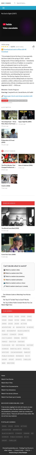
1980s (23, 320)
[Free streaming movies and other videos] (6, 3)
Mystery (5, 352)
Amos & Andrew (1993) (25, 165)
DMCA (27, 450)
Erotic (24, 338)
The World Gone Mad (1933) (10, 228)
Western (10, 363)
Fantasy (21, 341)
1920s (16, 316)
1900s (4, 316)
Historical (20, 345)
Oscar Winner (16, 352)
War (3, 363)
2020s (16, 323)
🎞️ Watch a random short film (13, 273)
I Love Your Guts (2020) (8, 254)
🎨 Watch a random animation (13, 280)
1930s (23, 316)
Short (4, 359)
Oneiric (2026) (5, 186)
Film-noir (6, 345)
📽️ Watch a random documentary (14, 276)
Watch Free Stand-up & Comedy (11, 397)
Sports (19, 359)
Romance (20, 356)
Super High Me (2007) (24, 121)
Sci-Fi (27, 356)
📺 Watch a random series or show (14, 283)
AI (13, 327)
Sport (11, 359)
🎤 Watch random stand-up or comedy (16, 286)
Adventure (6, 327)
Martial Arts (15, 349)
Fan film (12, 341)
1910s (10, 316)
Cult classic (7, 338)
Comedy (13, 334)
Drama (17, 338)
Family (4, 341)
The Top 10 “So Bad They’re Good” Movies (16, 299)
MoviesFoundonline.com (10, 448)
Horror (5, 349)
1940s (29, 316)
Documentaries (13, 100)
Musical (26, 349)
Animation (20, 327)
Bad (3, 331)
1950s (4, 320)
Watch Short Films (7, 383)
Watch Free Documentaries (9, 386)
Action (24, 323)
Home (3, 375)
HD (13, 345)
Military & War (23, 100)
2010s (10, 323)
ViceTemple (23, 452)
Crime (20, 334)
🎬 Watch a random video (12, 270)
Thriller (27, 359)
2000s (4, 323)
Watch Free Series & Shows (9, 393)
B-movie (30, 327)
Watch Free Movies (7, 379)
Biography (11, 331)
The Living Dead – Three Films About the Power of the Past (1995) (9, 124)
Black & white (23, 331)
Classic (5, 334)
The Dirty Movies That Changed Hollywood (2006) (8, 167)
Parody (27, 352)
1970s (16, 320)
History (30, 345)
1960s (10, 320)
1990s (29, 320)
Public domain (8, 356)
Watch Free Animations (8, 390)
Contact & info (18, 450)
